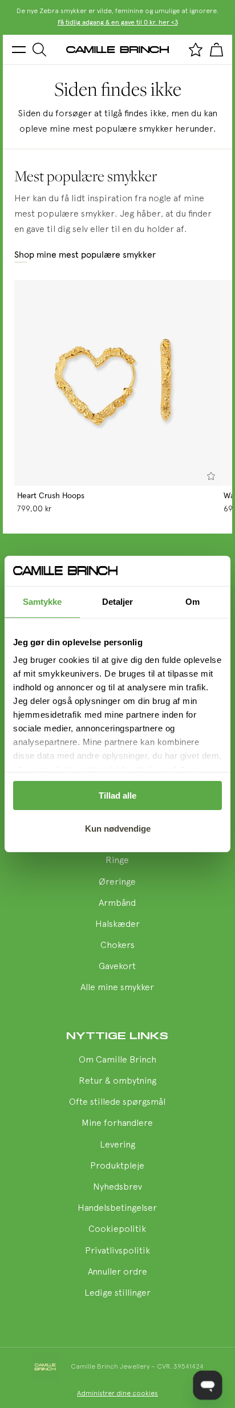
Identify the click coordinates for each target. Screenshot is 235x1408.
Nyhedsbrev (117, 1187)
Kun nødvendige (118, 828)
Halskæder (117, 925)
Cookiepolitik (117, 1230)
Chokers (117, 946)
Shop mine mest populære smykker (85, 254)
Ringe (117, 861)
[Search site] (39, 49)
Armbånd (117, 904)
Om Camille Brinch (117, 1060)
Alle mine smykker (117, 988)
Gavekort (117, 967)
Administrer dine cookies (117, 1394)
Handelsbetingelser (117, 1208)
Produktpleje (117, 1166)
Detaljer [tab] (117, 602)
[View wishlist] (195, 49)
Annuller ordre (117, 1272)
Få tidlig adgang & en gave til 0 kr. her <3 (118, 22)
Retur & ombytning (117, 1081)
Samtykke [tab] (42, 602)
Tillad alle (117, 795)
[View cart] (216, 49)
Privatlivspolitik (117, 1251)
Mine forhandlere (117, 1124)
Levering (117, 1145)
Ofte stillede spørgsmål (117, 1102)
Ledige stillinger (117, 1293)
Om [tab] (192, 602)
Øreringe (117, 882)
